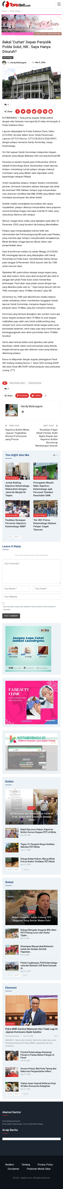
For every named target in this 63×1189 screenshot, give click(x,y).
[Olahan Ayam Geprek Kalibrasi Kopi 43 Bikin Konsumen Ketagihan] (12, 1087)
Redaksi (9, 1164)
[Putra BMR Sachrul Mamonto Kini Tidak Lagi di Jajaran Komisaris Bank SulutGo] (31, 1010)
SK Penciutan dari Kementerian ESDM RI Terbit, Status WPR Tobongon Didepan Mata (31, 816)
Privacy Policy (45, 1164)
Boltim (31, 808)
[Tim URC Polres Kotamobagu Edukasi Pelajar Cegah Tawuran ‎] (45, 508)
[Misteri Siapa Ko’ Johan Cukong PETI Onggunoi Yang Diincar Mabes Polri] (31, 907)
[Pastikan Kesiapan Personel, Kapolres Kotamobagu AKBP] (17, 508)
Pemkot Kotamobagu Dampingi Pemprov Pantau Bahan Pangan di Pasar (37, 1055)
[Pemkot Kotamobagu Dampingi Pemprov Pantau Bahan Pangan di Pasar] (12, 1056)
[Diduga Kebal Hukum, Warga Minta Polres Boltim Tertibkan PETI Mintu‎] (12, 862)
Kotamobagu (7, 57)
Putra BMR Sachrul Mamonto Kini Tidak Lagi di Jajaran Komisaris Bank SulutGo (31, 1030)
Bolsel (31, 912)
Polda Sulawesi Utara (17, 383)
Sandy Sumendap (34, 383)
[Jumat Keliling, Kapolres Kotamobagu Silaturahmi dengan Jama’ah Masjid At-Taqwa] (17, 471)
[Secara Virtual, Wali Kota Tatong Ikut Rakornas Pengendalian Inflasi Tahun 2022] (12, 1072)
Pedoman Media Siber (39, 1168)
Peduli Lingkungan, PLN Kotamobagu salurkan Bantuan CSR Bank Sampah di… (38, 965)
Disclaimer (13, 1168)
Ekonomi (10, 1024)
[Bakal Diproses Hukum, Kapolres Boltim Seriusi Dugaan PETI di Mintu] (12, 833)
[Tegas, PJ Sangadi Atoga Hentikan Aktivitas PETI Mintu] (12, 848)
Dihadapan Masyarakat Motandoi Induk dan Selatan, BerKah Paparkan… (36, 949)
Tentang (26, 1164)
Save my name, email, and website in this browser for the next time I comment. (29, 608)
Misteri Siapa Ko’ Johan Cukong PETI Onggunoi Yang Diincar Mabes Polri (31, 919)
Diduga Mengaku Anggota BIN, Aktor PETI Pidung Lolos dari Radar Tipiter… (38, 933)
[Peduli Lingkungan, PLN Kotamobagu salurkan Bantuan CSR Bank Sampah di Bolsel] (12, 966)
